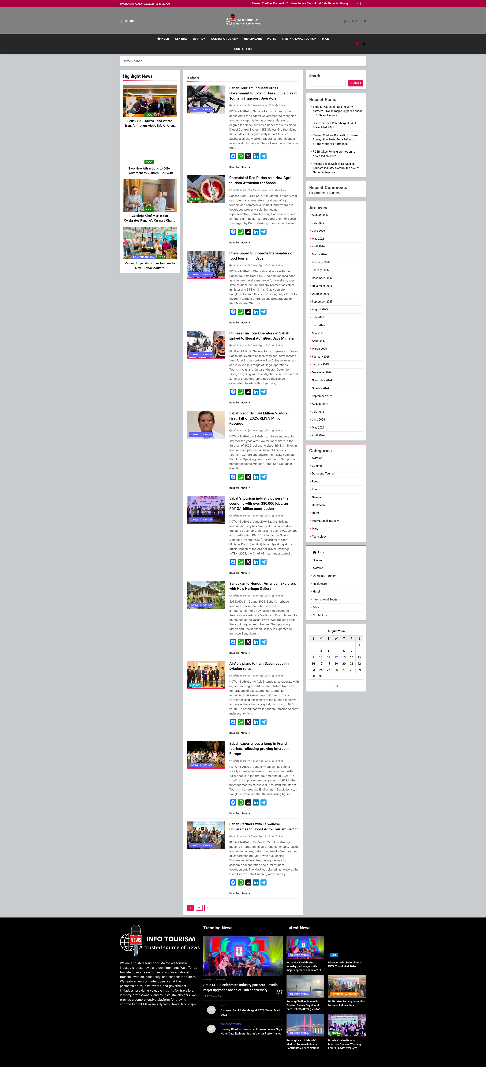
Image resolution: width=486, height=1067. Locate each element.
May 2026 (318, 238)
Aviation (199, 38)
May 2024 (318, 427)
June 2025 (318, 325)
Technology (319, 536)
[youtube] (132, 21)
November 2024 (322, 380)
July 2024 (318, 411)
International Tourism (299, 38)
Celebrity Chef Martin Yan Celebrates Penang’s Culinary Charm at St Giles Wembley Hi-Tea (150, 220)
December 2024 (322, 372)
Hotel (271, 38)
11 (328, 657)
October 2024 (320, 388)
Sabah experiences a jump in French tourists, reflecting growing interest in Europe (259, 748)
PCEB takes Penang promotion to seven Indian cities (314, 3)
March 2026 (319, 254)
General (181, 38)
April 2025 (318, 341)
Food (149, 114)
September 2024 (322, 396)
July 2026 (318, 223)
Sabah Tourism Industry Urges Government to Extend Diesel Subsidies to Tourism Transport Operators (263, 93)
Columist (317, 465)
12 (336, 657)
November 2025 (322, 286)
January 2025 (320, 364)
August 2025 (320, 309)
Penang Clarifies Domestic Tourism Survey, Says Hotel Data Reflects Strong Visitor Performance (335, 140)
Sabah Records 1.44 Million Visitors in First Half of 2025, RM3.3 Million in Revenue (260, 418)
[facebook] (122, 21)
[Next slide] (363, 3)
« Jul (334, 686)
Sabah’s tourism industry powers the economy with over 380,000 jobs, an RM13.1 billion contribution (258, 503)
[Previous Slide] (357, 3)
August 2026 (320, 215)
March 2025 (319, 348)
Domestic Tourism (224, 38)
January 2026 (320, 270)
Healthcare (253, 38)
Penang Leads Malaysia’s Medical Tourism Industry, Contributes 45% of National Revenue (336, 168)
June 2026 (318, 230)
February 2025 (321, 356)
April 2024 (318, 435)
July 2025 (318, 317)
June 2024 (318, 419)
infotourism (239, 105)
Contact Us (243, 49)
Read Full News (238, 167)
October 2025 (320, 293)
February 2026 (321, 262)
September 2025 (322, 301)
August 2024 (320, 404)
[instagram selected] (126, 21)
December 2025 (322, 278)
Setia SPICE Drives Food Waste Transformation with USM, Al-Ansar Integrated (150, 125)
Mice (325, 38)
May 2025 (318, 333)
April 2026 (318, 246)
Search (314, 76)
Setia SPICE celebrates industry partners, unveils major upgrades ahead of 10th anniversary (337, 111)
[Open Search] (357, 43)
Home (165, 38)
